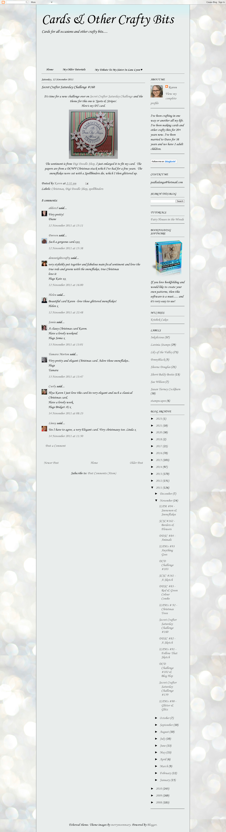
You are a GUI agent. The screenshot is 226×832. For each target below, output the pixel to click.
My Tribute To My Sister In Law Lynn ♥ (119, 70)
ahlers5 (53, 208)
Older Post (136, 463)
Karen (173, 87)
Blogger (151, 825)
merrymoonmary (120, 825)
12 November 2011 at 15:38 (65, 248)
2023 (159, 419)
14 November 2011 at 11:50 (65, 436)
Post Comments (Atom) (102, 473)
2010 (159, 789)
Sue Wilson (158, 382)
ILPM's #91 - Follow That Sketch (168, 653)
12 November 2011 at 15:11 (65, 226)
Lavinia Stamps (160, 345)
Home (49, 69)
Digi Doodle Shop (84, 164)
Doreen (53, 235)
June (163, 746)
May (163, 752)
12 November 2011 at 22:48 (65, 312)
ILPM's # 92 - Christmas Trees (168, 609)
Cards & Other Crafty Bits (107, 19)
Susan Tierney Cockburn (165, 389)
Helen (52, 295)
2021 (159, 426)
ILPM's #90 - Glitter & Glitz (167, 705)
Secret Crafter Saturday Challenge (111, 96)
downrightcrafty (59, 258)
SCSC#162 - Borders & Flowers (167, 525)
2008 (159, 803)
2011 (159, 488)
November (166, 501)
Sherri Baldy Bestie (162, 375)
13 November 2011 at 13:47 (65, 377)
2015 (159, 460)
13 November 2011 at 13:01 (65, 345)
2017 (159, 446)
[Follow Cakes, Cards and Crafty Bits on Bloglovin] (164, 163)
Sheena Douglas (160, 367)
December (166, 494)
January (165, 780)
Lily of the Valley (161, 352)
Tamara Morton (58, 354)
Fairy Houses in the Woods (167, 219)
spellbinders (96, 189)
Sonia (52, 322)
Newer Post (51, 463)
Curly (52, 386)
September (166, 725)
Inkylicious (157, 337)
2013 (159, 474)
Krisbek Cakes (159, 320)
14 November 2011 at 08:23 (65, 413)
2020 (159, 432)
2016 (159, 453)
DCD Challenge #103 (166, 565)
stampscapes (158, 401)
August (164, 732)
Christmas (57, 189)
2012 (159, 481)
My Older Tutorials (74, 69)
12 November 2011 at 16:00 (65, 285)
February (166, 773)
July (163, 739)
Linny (52, 423)
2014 (159, 467)
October (165, 718)
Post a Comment (55, 446)
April (163, 759)
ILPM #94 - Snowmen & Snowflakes (168, 510)
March (164, 766)
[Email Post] (86, 183)
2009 (159, 796)
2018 (159, 439)
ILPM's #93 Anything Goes (166, 551)
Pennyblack (158, 360)
